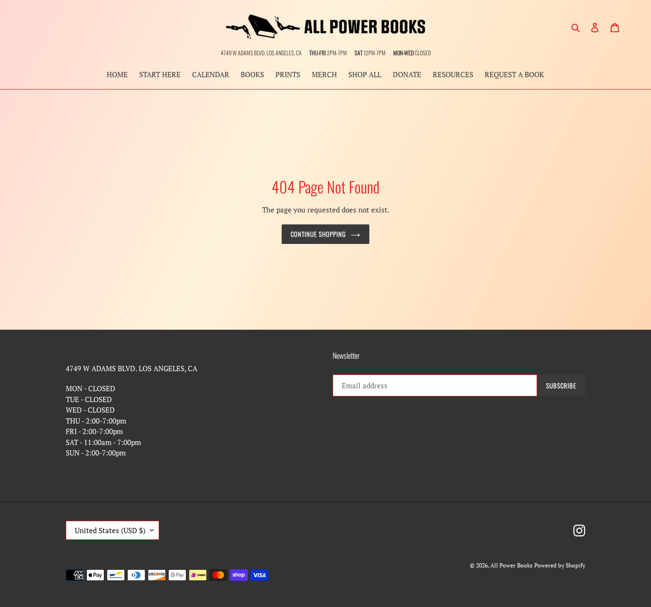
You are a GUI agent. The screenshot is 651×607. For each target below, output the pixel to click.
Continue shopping (318, 234)
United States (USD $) (110, 530)
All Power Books (511, 565)
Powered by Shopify (559, 565)
